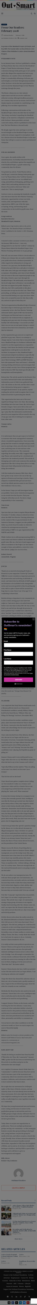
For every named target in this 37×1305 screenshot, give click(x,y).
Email (6, 641)
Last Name (7, 658)
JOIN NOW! (18, 680)
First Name (7, 650)
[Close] (34, 619)
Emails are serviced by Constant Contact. (18, 673)
